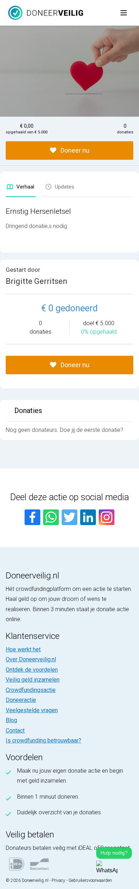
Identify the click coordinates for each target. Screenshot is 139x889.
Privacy (58, 880)
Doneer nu (74, 150)
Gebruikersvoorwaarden (90, 880)
